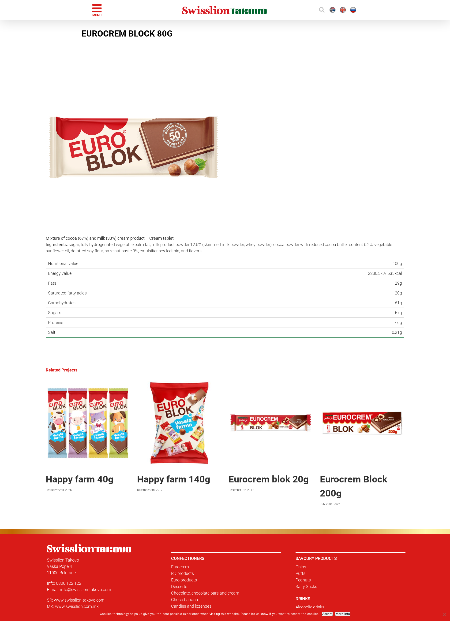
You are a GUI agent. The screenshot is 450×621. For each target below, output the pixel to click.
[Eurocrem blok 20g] (271, 383)
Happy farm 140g (173, 479)
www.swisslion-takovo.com (79, 600)
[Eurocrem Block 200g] (362, 383)
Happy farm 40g (79, 479)
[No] (444, 614)
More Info (343, 614)
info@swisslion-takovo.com (85, 589)
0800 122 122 (68, 583)
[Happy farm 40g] (88, 383)
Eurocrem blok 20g (269, 479)
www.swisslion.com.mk (77, 606)
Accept (327, 614)
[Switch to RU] (342, 10)
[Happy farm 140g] (179, 383)
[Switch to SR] (301, 10)
